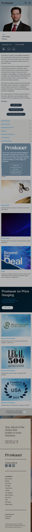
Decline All (16, 169)
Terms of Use (15, 156)
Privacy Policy (6, 156)
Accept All (16, 165)
